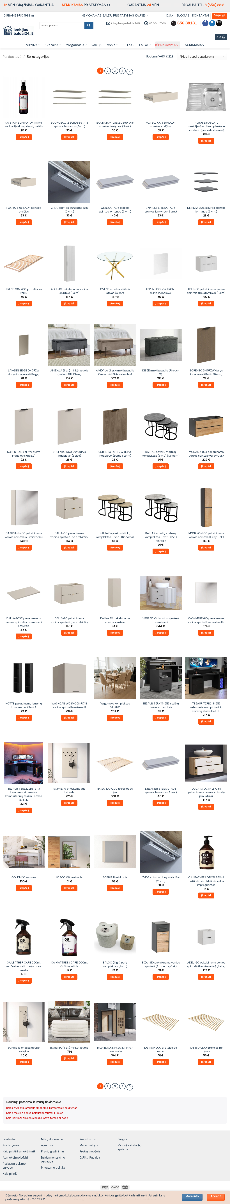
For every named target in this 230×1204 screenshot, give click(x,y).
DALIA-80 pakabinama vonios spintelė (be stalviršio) (69, 620)
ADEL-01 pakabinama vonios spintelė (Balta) (69, 291)
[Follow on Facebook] (205, 23)
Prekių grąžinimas (53, 1151)
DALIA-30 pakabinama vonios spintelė (115, 620)
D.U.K (170, 15)
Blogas (122, 1139)
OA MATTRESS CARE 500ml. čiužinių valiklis (69, 964)
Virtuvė (32, 45)
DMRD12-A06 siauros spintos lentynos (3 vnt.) (206, 209)
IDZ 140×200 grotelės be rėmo (160, 1049)
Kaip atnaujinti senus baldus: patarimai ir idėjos (34, 1113)
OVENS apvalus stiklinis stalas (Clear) (115, 291)
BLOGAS (183, 15)
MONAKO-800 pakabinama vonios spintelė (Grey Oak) (206, 535)
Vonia (111, 45)
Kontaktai (9, 1139)
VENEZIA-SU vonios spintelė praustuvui (160, 620)
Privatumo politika (53, 1168)
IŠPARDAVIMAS (166, 45)
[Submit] (88, 25)
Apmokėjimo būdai (15, 1157)
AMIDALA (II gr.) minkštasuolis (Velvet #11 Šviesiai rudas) (115, 372)
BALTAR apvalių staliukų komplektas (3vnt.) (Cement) (161, 453)
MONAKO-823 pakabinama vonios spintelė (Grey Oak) (206, 453)
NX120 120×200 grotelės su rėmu (115, 790)
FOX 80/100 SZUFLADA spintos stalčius (161, 124)
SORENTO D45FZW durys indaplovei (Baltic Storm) (206, 372)
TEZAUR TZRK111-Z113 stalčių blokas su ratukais (160, 705)
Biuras (127, 45)
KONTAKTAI (200, 15)
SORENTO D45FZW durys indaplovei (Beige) (23, 453)
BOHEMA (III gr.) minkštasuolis (69, 1048)
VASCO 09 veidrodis (69, 877)
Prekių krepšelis (89, 1151)
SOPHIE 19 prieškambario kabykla (69, 790)
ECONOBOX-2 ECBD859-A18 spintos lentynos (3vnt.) (115, 124)
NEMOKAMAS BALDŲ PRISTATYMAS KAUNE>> (115, 15)
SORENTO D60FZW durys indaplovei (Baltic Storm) (115, 453)
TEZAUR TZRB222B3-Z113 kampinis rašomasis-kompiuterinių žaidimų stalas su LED (23, 794)
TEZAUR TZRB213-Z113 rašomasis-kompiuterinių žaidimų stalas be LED (206, 707)
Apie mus (47, 1145)
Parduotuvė (12, 56)
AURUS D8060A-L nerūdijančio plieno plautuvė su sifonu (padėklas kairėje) (206, 126)
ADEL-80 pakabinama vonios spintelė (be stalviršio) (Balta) (206, 291)
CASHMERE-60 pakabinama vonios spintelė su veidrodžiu (24, 535)
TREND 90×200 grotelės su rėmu (24, 291)
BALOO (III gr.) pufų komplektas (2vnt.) (115, 964)
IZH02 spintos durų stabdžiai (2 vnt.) (69, 209)
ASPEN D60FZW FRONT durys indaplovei (161, 291)
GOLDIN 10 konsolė (24, 877)
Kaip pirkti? (10, 1174)
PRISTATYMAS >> (86, 5)
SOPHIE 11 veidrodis (115, 877)
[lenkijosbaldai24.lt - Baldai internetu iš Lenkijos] (18, 31)
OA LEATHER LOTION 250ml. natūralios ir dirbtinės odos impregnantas (206, 881)
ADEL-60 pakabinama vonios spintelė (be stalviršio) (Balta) (206, 964)
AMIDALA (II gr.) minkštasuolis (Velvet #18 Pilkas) (69, 372)
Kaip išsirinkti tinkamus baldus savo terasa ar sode (37, 1118)
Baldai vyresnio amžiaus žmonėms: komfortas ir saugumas (41, 1108)
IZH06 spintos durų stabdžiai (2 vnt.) (161, 879)
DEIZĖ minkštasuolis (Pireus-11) (160, 372)
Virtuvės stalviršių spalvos (130, 1147)
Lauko (143, 45)
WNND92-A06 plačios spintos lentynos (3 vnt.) (115, 209)
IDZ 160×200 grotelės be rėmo (206, 1049)
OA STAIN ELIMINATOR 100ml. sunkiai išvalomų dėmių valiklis (24, 124)
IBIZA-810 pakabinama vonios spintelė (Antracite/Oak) (161, 964)
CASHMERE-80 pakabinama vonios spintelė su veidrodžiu (206, 620)
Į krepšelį (24, 136)
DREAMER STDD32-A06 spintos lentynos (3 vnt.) (161, 790)
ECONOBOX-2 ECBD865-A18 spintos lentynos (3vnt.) (69, 124)
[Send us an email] (219, 23)
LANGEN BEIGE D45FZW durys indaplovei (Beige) (24, 372)
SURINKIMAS (194, 45)
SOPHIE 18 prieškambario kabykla (24, 1049)
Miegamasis (75, 45)
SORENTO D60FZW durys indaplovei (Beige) (69, 453)
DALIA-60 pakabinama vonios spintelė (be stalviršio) (69, 535)
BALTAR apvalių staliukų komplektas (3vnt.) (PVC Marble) (161, 536)
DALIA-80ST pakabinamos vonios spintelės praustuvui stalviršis (24, 622)
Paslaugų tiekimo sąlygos (14, 1166)
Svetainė (51, 45)
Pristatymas (11, 1145)
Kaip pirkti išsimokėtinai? (19, 1151)
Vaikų (95, 45)
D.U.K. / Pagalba (89, 1157)
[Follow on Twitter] (212, 23)
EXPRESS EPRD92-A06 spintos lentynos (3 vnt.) (161, 209)
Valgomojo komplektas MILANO (115, 705)
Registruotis (87, 1139)
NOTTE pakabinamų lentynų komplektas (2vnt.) (24, 705)
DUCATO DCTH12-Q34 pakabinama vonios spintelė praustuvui (206, 792)
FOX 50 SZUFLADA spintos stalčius (23, 209)
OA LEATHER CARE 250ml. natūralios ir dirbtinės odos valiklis (24, 966)
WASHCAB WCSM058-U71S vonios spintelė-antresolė (69, 705)
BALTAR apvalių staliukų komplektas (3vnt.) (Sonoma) (115, 535)
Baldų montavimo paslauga (53, 1159)
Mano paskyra (88, 1145)
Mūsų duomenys (52, 1139)
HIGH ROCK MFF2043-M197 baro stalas (115, 1049)
